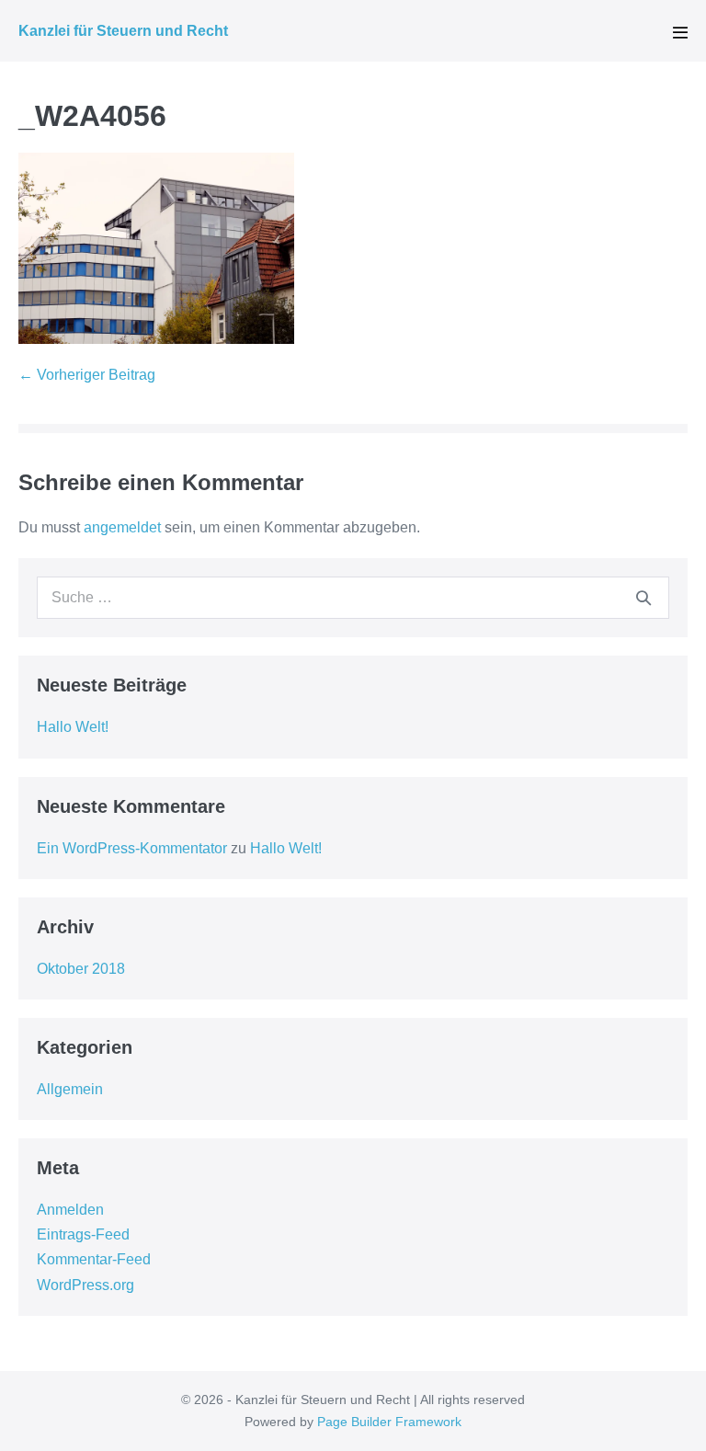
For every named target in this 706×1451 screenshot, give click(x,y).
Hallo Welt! (72, 727)
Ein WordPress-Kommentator (132, 848)
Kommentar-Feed (94, 1259)
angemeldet (122, 527)
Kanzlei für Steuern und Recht (123, 31)
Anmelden (70, 1209)
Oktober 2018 (81, 969)
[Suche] (643, 597)
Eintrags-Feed (83, 1234)
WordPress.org (85, 1285)
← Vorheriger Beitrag (86, 375)
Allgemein (70, 1089)
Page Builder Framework (389, 1421)
